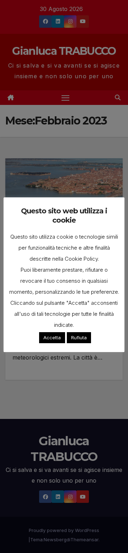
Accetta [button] (52, 337)
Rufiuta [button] (79, 337)
